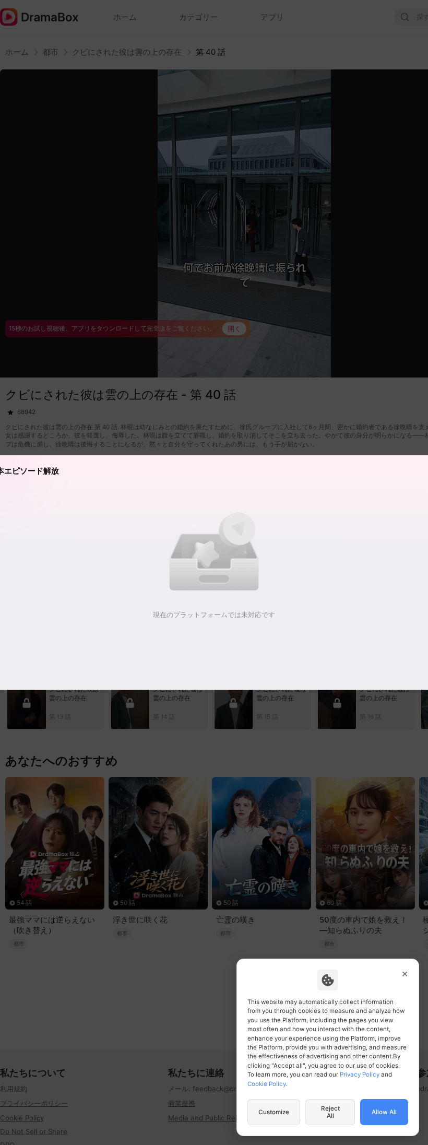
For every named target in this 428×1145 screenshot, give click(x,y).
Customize (273, 1112)
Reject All (330, 1112)
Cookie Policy (266, 1084)
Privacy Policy (359, 1074)
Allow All (384, 1112)
